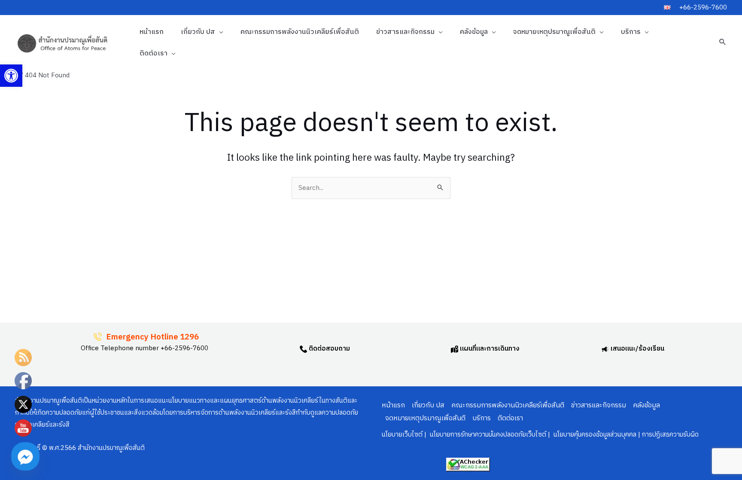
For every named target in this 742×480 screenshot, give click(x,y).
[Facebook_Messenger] (25, 456)
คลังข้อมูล (474, 32)
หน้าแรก (152, 32)
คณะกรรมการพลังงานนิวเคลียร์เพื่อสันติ (299, 32)
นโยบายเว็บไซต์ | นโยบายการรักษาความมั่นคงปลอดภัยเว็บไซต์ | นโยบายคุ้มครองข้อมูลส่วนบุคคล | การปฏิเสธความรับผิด (540, 434)
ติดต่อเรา (153, 53)
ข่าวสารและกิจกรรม (405, 32)
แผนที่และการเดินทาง (489, 348)
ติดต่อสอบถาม (328, 348)
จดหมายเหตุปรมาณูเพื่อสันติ (554, 32)
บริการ (631, 32)
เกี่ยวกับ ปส (198, 32)
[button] (11, 75)
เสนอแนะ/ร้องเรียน (636, 348)
